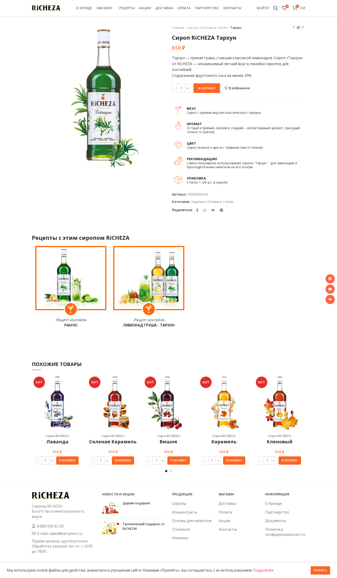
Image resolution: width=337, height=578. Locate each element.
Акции (224, 520)
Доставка (227, 503)
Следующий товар (303, 27)
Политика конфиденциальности (285, 532)
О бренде (273, 503)
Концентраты (184, 512)
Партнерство (277, 512)
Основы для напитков (192, 520)
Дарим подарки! (136, 503)
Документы (275, 520)
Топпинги (181, 529)
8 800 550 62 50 (50, 526)
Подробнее (263, 570)
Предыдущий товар (293, 27)
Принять (320, 570)
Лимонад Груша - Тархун (149, 325)
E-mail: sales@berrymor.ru (59, 533)
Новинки (180, 537)
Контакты (228, 529)
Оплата (225, 512)
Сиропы (179, 503)
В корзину (206, 88)
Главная (178, 27)
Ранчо (70, 325)
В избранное (239, 88)
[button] (67, 460)
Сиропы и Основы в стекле (207, 27)
